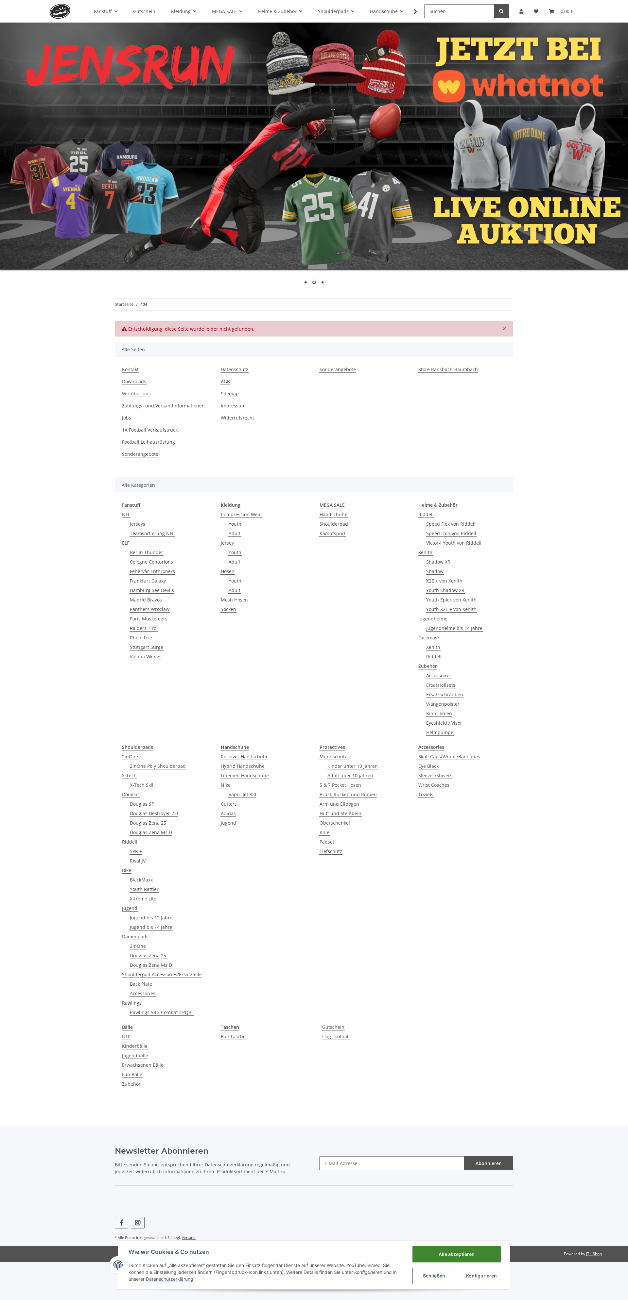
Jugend (129, 908)
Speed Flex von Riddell (451, 524)
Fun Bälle (132, 1074)
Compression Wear (241, 514)
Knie (324, 832)
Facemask (429, 637)
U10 (126, 1036)
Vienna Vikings (146, 656)
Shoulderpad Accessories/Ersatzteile (162, 974)
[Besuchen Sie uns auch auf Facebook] (121, 1222)
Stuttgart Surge (146, 647)
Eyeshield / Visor (444, 723)
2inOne (130, 756)
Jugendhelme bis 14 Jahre (454, 628)
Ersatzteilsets (440, 685)
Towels (425, 794)
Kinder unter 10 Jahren (352, 766)
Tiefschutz (331, 851)
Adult (234, 533)
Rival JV (138, 861)
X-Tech (129, 775)
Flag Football (336, 1036)
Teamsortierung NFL (152, 533)
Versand (189, 1237)
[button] (521, 11)
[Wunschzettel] (536, 11)
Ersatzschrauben (444, 694)
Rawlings (132, 1003)
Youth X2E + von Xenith (451, 609)
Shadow (435, 571)
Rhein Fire (141, 637)
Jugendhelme (432, 619)
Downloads (134, 381)
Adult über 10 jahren (350, 775)
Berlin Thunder (146, 552)
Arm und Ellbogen (339, 804)
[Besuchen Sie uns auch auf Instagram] (137, 1222)
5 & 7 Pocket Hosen (340, 785)
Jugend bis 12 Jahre (151, 917)
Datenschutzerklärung (229, 1164)
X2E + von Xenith (444, 581)
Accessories (142, 993)
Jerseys (137, 524)
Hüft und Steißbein (340, 813)
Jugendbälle (135, 1055)
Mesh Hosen (234, 600)
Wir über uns (136, 393)
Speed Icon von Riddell (451, 533)
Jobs (126, 418)
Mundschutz (333, 756)
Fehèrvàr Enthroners (152, 571)
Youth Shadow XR (445, 590)
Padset (327, 842)
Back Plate (141, 984)
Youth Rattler (144, 889)
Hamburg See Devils (152, 590)
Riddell (426, 514)
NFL (126, 514)
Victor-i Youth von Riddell (453, 543)
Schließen (434, 1275)
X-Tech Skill (142, 785)
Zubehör (427, 666)
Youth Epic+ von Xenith (451, 600)
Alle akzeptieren (457, 1254)
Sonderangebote (338, 369)
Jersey (227, 543)
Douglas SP (142, 804)
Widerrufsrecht (237, 418)
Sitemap (230, 393)
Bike (126, 870)
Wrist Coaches (433, 785)
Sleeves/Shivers (435, 775)
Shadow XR (438, 562)
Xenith (425, 552)
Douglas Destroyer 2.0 (154, 813)
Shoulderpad (334, 524)
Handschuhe (333, 514)
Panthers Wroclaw (149, 609)
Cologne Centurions (151, 562)
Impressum (233, 406)
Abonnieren (489, 1163)
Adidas (228, 813)
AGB (225, 381)
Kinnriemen (439, 713)
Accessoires (439, 675)
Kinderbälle (135, 1046)
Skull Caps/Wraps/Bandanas (449, 756)
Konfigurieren (481, 1275)
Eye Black (428, 766)
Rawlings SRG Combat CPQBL (162, 1012)
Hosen (228, 571)
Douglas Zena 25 (148, 823)
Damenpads (135, 936)
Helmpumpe (439, 732)
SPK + (136, 851)
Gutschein (333, 1027)
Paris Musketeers (148, 619)
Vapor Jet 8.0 (242, 794)
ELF (125, 543)
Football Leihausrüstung (148, 442)
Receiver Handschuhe (245, 756)
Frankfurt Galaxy (148, 581)
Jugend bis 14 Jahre (151, 927)
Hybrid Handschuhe (243, 766)
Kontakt (130, 369)
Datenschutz (234, 369)
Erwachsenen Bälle (143, 1065)
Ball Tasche (233, 1036)
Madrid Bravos (146, 600)
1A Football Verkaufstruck (150, 430)
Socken (228, 609)
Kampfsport (332, 533)
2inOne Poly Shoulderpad (158, 766)
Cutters (229, 804)
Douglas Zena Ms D (151, 832)
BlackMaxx (141, 880)
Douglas (131, 794)
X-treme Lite (143, 899)
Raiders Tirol (144, 628)
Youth (235, 524)
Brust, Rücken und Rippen (348, 794)
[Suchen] (501, 11)
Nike (226, 785)
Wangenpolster (443, 704)
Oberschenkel (335, 823)
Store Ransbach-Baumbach (448, 369)
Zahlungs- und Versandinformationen (163, 406)
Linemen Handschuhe (245, 775)
